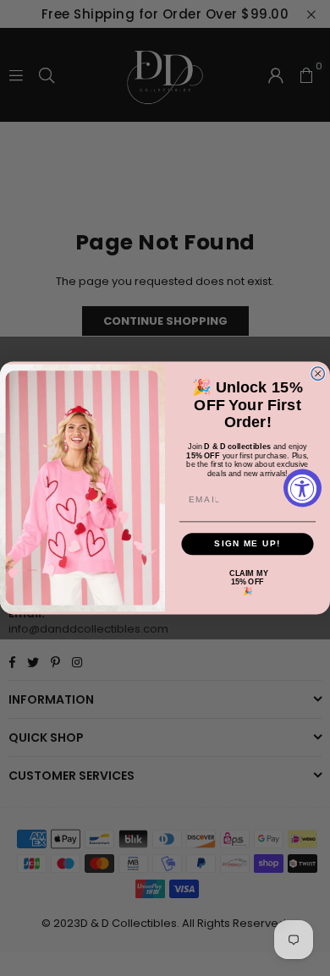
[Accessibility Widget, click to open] (302, 488)
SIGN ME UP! (247, 543)
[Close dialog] (318, 374)
